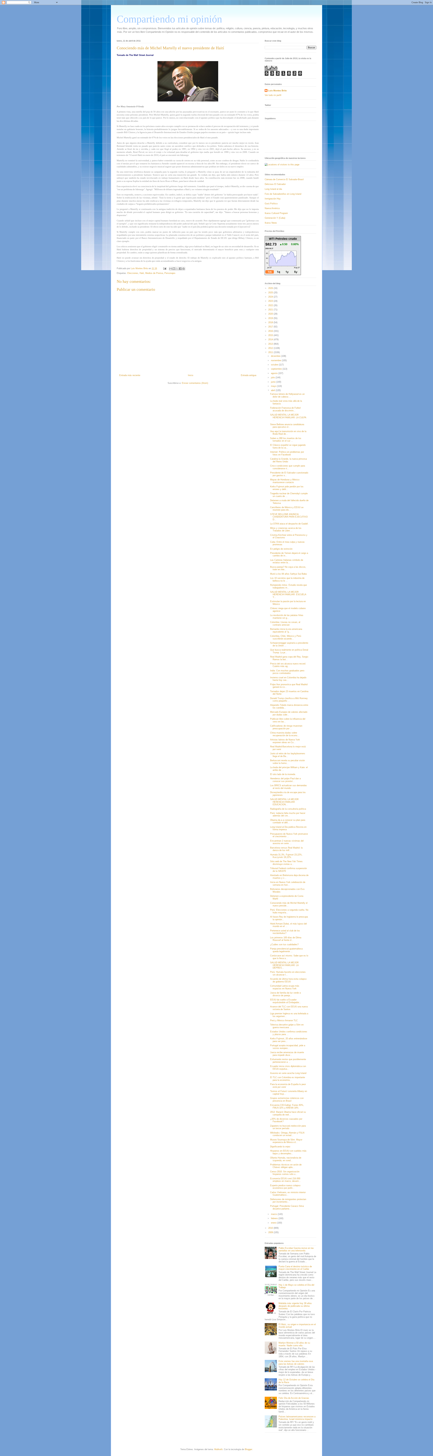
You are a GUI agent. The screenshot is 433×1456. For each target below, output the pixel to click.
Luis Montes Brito (140, 268)
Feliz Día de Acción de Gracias (294, 1398)
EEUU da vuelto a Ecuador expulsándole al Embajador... (285, 1001)
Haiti (142, 273)
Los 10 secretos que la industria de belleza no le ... (287, 579)
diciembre (276, 356)
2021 (271, 309)
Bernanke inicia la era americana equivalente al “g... (286, 630)
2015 (271, 335)
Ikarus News (271, 223)
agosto (274, 373)
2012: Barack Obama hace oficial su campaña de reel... (288, 1113)
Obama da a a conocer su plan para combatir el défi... (287, 821)
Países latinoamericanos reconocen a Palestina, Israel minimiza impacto (297, 1418)
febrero (274, 1218)
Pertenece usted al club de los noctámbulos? (285, 932)
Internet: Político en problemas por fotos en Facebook (287, 453)
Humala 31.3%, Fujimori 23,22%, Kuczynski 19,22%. (286, 856)
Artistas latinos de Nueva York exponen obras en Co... (285, 741)
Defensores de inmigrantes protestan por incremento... (288, 1200)
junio (273, 382)
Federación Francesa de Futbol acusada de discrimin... (285, 409)
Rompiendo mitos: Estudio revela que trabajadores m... (288, 586)
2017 (271, 326)
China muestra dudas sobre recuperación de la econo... (284, 734)
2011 (271, 352)
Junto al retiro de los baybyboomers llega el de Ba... (287, 754)
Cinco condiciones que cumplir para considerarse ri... (287, 467)
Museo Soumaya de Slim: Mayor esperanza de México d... (286, 1141)
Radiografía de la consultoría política (288, 809)
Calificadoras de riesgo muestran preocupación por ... (286, 727)
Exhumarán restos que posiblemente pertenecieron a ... (288, 1060)
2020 (271, 314)
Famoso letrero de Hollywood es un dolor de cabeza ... (287, 395)
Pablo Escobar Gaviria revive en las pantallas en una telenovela (296, 1249)
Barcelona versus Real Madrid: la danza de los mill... (286, 849)
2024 (271, 296)
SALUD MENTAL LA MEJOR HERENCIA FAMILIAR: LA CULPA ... (288, 417)
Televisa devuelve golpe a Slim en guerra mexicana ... (287, 1026)
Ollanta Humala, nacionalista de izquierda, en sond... (285, 1159)
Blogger (248, 1449)
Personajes (169, 273)
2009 (271, 1232)
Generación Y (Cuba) (275, 218)
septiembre (276, 369)
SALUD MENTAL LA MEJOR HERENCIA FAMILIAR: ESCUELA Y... (288, 594)
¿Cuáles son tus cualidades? (284, 944)
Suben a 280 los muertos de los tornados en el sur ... (285, 439)
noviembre (276, 360)
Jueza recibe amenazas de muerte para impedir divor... (287, 1053)
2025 (271, 292)
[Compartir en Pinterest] (183, 268)
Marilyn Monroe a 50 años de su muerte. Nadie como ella (294, 1344)
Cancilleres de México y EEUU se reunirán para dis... (286, 508)
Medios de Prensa (154, 273)
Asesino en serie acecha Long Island (288, 1073)
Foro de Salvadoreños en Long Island (283, 194)
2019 (271, 318)
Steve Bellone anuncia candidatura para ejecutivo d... (287, 425)
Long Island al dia (273, 189)
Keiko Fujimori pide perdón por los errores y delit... (286, 488)
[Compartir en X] (177, 268)
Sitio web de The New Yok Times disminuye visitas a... (286, 862)
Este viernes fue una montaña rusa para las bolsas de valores (296, 1362)
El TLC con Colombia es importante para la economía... (287, 1078)
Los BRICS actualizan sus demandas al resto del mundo (288, 786)
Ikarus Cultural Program (276, 213)
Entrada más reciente (129, 375)
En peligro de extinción (281, 549)
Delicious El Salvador (275, 184)
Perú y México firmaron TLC (284, 1020)
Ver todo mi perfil (273, 95)
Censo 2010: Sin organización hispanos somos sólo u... (284, 1173)
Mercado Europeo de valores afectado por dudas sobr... (288, 713)
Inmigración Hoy (273, 198)
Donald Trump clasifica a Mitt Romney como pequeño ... (289, 699)
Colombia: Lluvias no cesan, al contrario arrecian (285, 623)
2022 (271, 305)
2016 (271, 331)
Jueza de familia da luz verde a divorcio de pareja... (285, 994)
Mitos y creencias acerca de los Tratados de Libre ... (285, 529)
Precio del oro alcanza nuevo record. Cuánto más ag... (288, 665)
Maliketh (218, 1449)
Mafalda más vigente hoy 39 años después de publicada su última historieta (295, 1306)
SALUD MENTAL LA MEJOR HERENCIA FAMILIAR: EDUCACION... (284, 802)
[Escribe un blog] (174, 268)
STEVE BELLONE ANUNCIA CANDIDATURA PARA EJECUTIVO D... (289, 517)
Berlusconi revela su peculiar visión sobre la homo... (287, 761)
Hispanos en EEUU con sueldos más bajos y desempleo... (288, 1152)
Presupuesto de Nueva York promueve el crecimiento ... (289, 835)
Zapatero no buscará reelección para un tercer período (288, 1127)
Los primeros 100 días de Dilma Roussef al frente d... (285, 939)
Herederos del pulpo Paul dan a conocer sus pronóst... (285, 779)
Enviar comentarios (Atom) (195, 383)
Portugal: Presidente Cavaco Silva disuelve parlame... (287, 1207)
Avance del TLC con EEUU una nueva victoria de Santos (289, 1008)
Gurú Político (271, 203)
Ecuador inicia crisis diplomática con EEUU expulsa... (288, 1067)
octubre (275, 364)
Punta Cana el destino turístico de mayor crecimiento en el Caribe (295, 1267)
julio (273, 377)
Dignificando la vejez (280, 1146)
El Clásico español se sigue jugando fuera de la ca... (288, 446)
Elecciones (132, 273)
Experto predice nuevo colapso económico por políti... (285, 1186)
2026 (271, 288)
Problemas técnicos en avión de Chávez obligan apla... (286, 1166)
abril (273, 390)
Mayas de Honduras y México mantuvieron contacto (284, 481)
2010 (271, 1228)
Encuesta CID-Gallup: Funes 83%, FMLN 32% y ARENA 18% (287, 1106)
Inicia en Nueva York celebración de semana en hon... (287, 883)
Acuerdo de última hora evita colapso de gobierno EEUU (288, 980)
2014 (271, 339)
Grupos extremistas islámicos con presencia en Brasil (287, 1099)
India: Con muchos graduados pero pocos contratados (287, 672)
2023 (271, 301)
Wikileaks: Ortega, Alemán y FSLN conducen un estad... (287, 1134)
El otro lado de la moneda (282, 774)
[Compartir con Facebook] (180, 268)
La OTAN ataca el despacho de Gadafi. (289, 523)
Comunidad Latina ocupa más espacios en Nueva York (284, 987)
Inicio (190, 375)
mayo (274, 386)
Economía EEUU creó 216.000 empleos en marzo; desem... (285, 1179)
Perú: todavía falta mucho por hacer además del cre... (287, 814)
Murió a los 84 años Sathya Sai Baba (288, 574)
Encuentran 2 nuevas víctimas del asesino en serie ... (287, 842)
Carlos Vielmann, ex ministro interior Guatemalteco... (288, 1193)
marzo (274, 1214)
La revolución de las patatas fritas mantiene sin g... (286, 616)
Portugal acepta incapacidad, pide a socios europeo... (287, 1046)
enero (274, 1222)
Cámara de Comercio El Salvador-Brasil (284, 179)
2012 (271, 348)
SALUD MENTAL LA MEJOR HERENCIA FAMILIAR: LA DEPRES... (284, 965)
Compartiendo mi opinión (169, 19)
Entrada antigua (248, 375)
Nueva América (272, 208)
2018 (271, 322)
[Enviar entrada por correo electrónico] (164, 268)
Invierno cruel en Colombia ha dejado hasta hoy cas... (288, 678)
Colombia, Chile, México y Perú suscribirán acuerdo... (285, 637)
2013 (271, 344)
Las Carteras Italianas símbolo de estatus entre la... (286, 561)
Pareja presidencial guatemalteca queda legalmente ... (286, 950)
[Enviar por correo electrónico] (170, 268)
